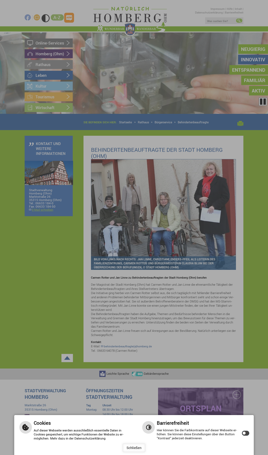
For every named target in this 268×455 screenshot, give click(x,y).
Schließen (134, 448)
